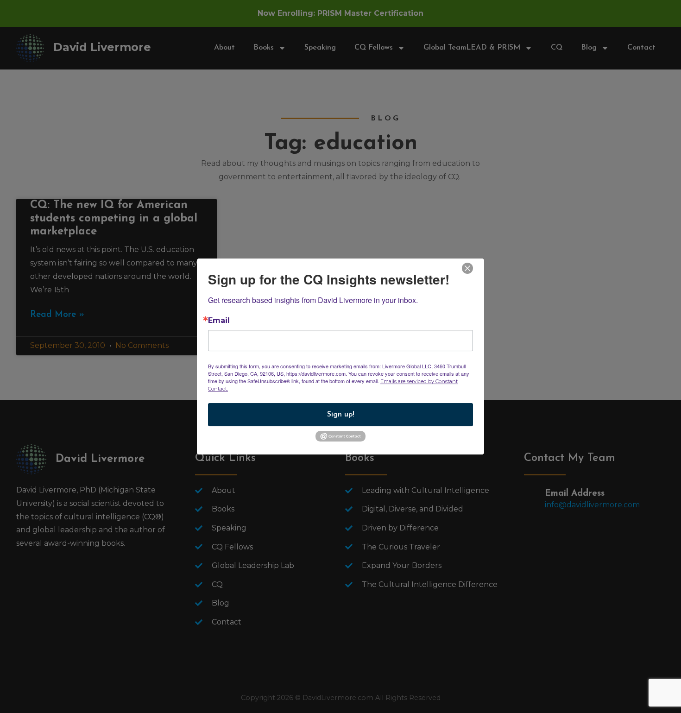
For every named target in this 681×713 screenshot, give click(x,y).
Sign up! (340, 414)
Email (219, 320)
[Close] (467, 267)
